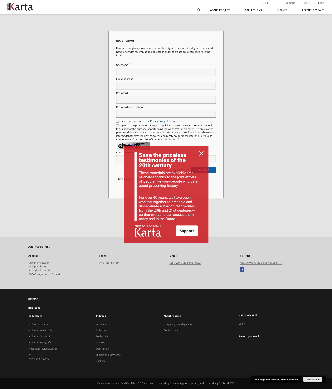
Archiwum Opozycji (39, 336)
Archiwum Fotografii (39, 342)
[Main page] (198, 10)
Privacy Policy (157, 121)
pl (268, 3)
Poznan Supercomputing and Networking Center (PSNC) (202, 383)
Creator (100, 342)
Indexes (282, 10)
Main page (34, 308)
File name (101, 324)
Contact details (172, 330)
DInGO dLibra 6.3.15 (133, 383)
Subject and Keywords (108, 354)
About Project (220, 10)
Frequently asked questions (179, 324)
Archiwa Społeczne (38, 324)
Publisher (101, 361)
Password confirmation (130, 107)
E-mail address (125, 79)
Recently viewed (313, 10)
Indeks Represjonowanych (42, 348)
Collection (101, 330)
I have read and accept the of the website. (152, 121)
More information (290, 379)
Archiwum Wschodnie (40, 330)
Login (321, 2)
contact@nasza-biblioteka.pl (185, 262)
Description (102, 348)
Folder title (102, 336)
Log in (242, 323)
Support (187, 230)
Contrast (290, 2)
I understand (313, 379)
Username (123, 65)
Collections (253, 10)
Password (122, 93)
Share (307, 3)
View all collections (38, 358)
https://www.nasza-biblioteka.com (259, 262)
